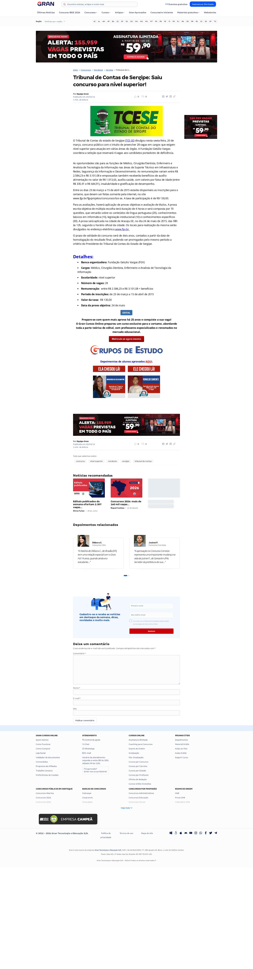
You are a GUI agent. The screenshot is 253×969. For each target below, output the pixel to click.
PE (165, 21)
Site (75, 709)
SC (201, 21)
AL (99, 21)
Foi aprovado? (95, 770)
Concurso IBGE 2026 (69, 12)
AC (95, 21)
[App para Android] (185, 833)
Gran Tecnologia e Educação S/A (108, 850)
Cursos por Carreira (138, 766)
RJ (178, 21)
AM (103, 21)
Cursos (105, 12)
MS (146, 21)
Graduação (134, 753)
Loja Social (41, 753)
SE (206, 21)
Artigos (119, 12)
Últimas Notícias (46, 12)
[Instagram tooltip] (195, 833)
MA (136, 21)
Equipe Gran (83, 94)
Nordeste (98, 70)
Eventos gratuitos (178, 4)
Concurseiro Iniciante (162, 12)
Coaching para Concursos (141, 744)
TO (215, 21)
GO (131, 21)
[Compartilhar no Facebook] (162, 96)
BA (113, 21)
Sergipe (109, 70)
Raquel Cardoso (117, 508)
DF (122, 21)
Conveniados (42, 762)
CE (118, 21)
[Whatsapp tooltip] (200, 833)
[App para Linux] (175, 833)
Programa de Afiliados (46, 766)
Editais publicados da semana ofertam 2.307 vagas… (87, 504)
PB (161, 21)
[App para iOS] (180, 833)
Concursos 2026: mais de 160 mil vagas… (126, 503)
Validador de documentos (48, 757)
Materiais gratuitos (187, 12)
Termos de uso (126, 833)
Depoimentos (181, 740)
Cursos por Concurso (138, 762)
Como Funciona (43, 744)
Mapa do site (147, 833)
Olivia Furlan (78, 511)
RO (188, 21)
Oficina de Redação (138, 779)
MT (151, 21)
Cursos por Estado (137, 771)
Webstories (210, 12)
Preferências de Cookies (47, 775)
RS (197, 21)
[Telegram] (215, 833)
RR (192, 21)
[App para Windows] (170, 833)
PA (156, 21)
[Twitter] (210, 833)
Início (75, 70)
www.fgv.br (122, 229)
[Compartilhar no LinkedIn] (170, 96)
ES (127, 21)
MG (141, 21)
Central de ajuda (92, 740)
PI (169, 21)
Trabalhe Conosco (44, 771)
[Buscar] (64, 4)
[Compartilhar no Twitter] (166, 96)
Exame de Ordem (137, 749)
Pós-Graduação (136, 757)
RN (183, 21)
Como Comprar (43, 749)
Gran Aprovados (137, 12)
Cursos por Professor (139, 775)
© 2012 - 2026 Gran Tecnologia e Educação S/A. (62, 833)
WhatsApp (89, 749)
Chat (86, 744)
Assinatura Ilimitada (203, 4)
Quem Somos (42, 740)
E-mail (77, 698)
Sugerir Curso (181, 757)
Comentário (79, 653)
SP (210, 21)
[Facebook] (205, 833)
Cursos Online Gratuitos (140, 784)
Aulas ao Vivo (181, 749)
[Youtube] (190, 833)
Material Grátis (182, 744)
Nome (76, 688)
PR (174, 21)
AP (108, 21)
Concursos (89, 12)
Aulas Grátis (181, 753)
